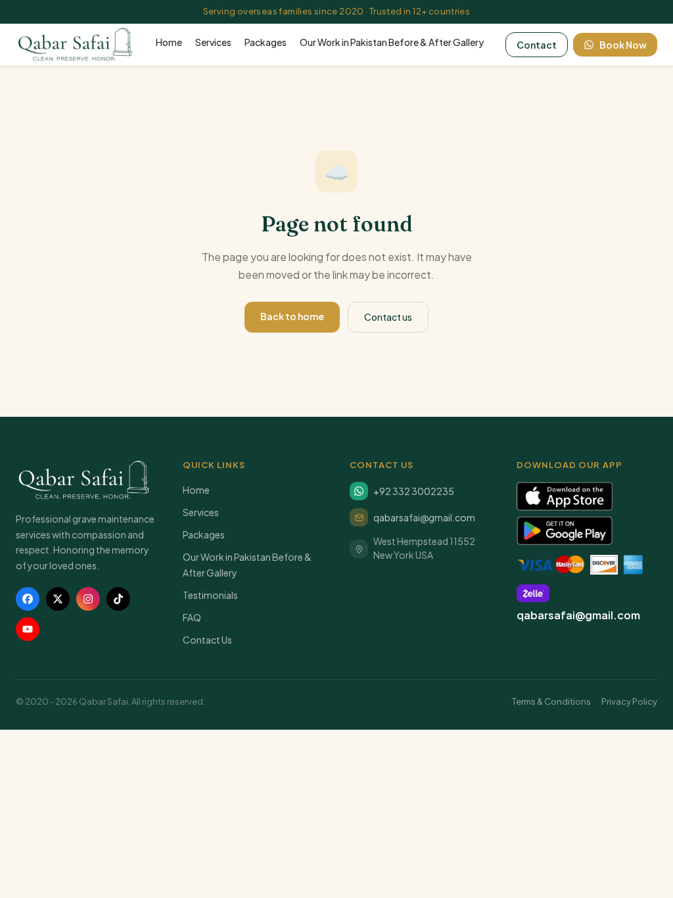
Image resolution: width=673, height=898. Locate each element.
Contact (537, 45)
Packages (265, 42)
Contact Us (207, 640)
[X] (58, 599)
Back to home (292, 316)
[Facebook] (27, 599)
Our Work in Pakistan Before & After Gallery (392, 42)
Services (213, 42)
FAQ (192, 617)
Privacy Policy (629, 701)
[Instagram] (88, 599)
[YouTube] (27, 629)
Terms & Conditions (551, 701)
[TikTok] (118, 599)
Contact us (388, 317)
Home (169, 42)
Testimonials (210, 595)
